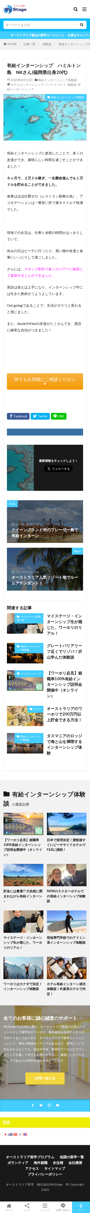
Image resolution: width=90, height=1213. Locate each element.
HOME (12, 44)
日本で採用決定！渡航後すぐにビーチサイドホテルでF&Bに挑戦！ (66, 845)
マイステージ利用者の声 (29, 618)
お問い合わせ (45, 1078)
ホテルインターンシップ (27, 84)
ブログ (37, 708)
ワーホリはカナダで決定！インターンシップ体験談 (22, 986)
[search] (81, 25)
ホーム (9, 1210)
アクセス (32, 1168)
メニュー (45, 1210)
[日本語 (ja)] (5, 1134)
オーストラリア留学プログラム (30, 1157)
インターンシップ (31, 673)
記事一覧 (30, 44)
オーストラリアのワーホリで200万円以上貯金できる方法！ (64, 714)
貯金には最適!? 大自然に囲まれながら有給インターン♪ (22, 896)
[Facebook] (18, 416)
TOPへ (81, 1210)
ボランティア (18, 1162)
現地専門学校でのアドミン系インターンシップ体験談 (66, 940)
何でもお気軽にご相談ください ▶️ (47, 381)
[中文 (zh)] (15, 1134)
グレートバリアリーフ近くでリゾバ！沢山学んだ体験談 (64, 651)
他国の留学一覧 (72, 1157)
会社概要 (75, 1162)
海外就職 (41, 1162)
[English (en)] (10, 1134)
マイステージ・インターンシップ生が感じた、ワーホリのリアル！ (64, 624)
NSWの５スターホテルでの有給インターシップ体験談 (66, 896)
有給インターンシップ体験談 (57, 80)
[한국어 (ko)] (20, 1134)
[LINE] (58, 416)
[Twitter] (40, 416)
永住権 (58, 1162)
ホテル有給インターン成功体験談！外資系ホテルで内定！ (66, 989)
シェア (27, 1210)
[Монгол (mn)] (25, 1134)
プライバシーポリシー (45, 1174)
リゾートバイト (55, 84)
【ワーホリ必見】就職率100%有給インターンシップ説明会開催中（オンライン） (64, 684)
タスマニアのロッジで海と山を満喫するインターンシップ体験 (64, 744)
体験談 (46, 44)
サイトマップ (54, 1168)
